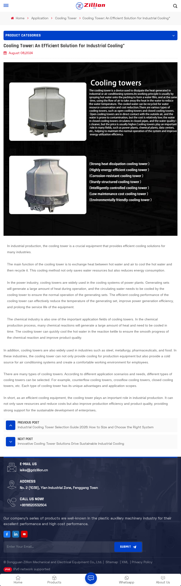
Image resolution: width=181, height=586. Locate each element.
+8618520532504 (33, 505)
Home (19, 18)
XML (125, 562)
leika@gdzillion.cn (34, 470)
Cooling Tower (66, 18)
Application (39, 18)
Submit (125, 547)
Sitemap (112, 562)
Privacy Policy (142, 562)
